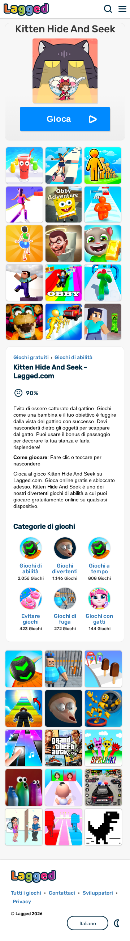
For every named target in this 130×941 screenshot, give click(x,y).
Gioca (59, 119)
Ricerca (108, 9)
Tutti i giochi (26, 893)
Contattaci (62, 893)
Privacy (22, 902)
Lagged (27, 9)
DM (117, 923)
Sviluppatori (98, 893)
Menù (123, 9)
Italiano (87, 923)
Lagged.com (34, 876)
